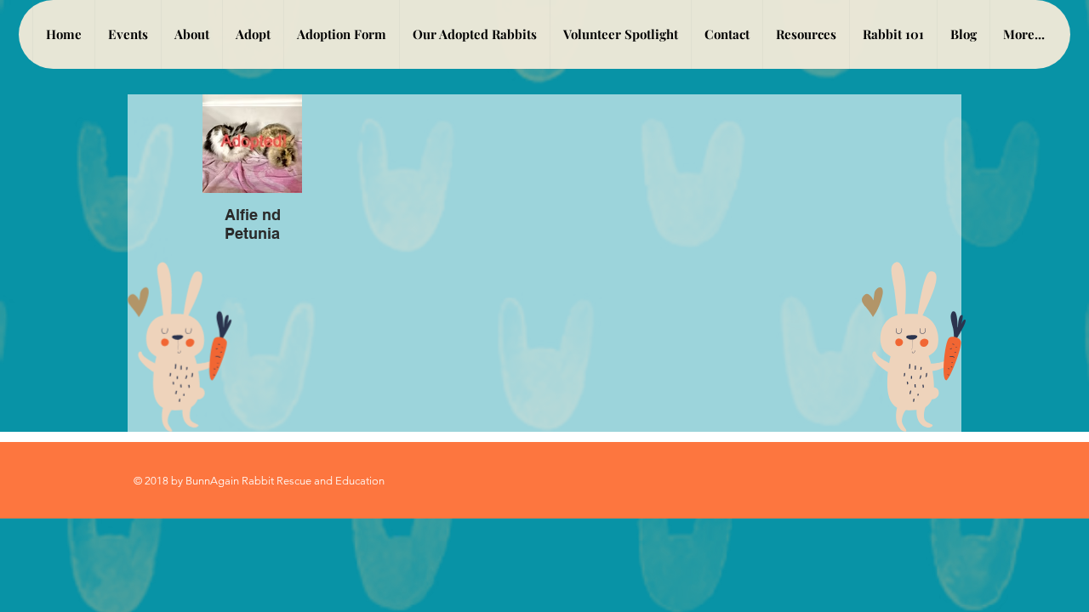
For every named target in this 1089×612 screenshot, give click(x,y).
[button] (252, 34)
